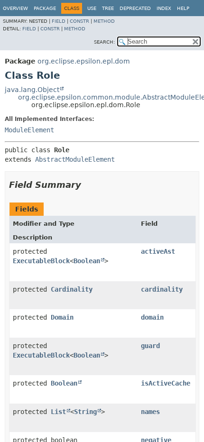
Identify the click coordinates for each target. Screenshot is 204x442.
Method (104, 21)
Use (91, 8)
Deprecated (135, 8)
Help (183, 8)
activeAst (158, 251)
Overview (15, 8)
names (150, 411)
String (85, 411)
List (58, 411)
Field (58, 21)
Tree (108, 8)
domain (152, 317)
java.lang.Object (32, 89)
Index (164, 8)
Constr (79, 21)
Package (45, 8)
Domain (62, 317)
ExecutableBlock (41, 261)
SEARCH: (104, 42)
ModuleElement (29, 130)
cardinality (162, 289)
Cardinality (72, 289)
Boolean (87, 261)
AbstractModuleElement (75, 159)
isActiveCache (165, 383)
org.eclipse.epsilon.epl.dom (83, 61)
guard (150, 346)
